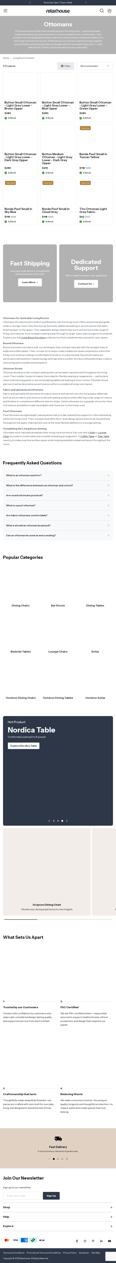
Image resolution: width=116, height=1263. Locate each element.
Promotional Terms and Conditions (44, 1253)
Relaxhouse (25, 1258)
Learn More (29, 282)
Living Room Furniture (33, 337)
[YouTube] (109, 1241)
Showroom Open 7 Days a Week (58, 3)
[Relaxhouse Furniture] (58, 10)
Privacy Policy (70, 1253)
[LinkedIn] (101, 1241)
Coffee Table (87, 436)
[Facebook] (76, 1241)
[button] (86, 3)
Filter (67, 65)
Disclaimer (84, 1253)
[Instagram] (85, 1241)
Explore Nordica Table (23, 745)
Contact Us (85, 283)
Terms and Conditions (13, 1253)
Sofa (92, 432)
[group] (47, 872)
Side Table (103, 436)
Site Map (96, 1253)
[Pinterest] (93, 1241)
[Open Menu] (5, 10)
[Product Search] (101, 10)
